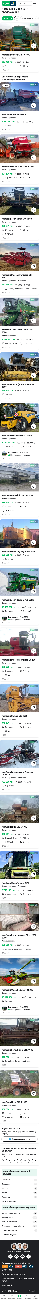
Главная (3, 1298)
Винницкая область (19, 1218)
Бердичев (19, 1184)
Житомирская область (19, 1213)
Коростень (19, 1197)
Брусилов (19, 1188)
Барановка (19, 1180)
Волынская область (19, 1222)
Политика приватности (14, 1274)
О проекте (7, 1269)
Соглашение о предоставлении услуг (18, 1279)
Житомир (19, 1193)
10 (36, 1162)
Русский (32, 1291)
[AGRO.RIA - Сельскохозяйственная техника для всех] (10, 3)
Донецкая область (19, 1230)
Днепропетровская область (19, 1226)
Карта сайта (8, 1285)
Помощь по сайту (19, 1252)
